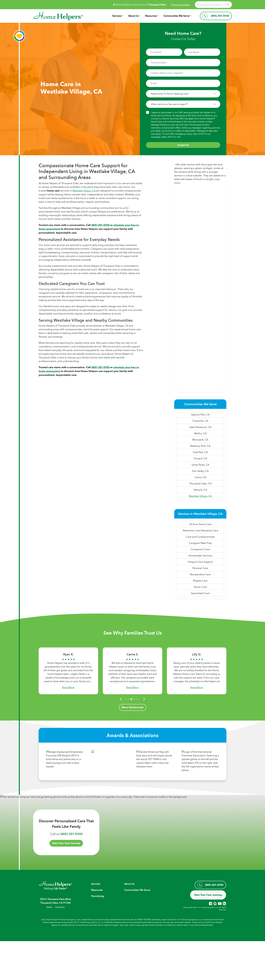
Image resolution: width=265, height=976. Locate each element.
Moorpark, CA (200, 440)
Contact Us (183, 145)
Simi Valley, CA (200, 471)
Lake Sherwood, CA (200, 427)
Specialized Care (200, 593)
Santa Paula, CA (200, 465)
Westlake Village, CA (84, 191)
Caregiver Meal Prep (200, 543)
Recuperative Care (200, 574)
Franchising (97, 896)
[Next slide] (143, 699)
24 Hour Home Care (200, 524)
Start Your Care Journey (66, 843)
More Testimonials (133, 707)
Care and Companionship (200, 537)
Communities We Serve (176, 16)
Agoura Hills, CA (200, 414)
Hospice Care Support (200, 562)
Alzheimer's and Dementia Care (200, 530)
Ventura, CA (200, 490)
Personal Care (200, 568)
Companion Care (200, 549)
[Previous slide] (121, 699)
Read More (68, 687)
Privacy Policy (60, 907)
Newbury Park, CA (200, 446)
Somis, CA (200, 477)
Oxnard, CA (200, 458)
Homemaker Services (200, 556)
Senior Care (200, 587)
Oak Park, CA (200, 452)
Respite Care (200, 581)
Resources (151, 16)
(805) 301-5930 (71, 834)
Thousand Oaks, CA (200, 483)
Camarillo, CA (200, 421)
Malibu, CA (200, 433)
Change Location (180, 4)
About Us (133, 16)
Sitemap (49, 907)
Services (116, 16)
